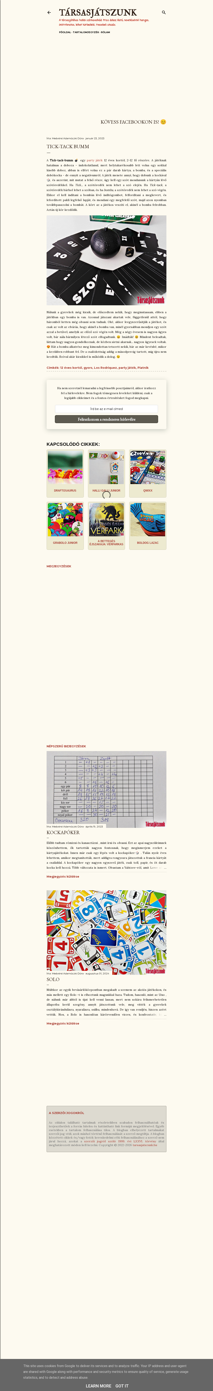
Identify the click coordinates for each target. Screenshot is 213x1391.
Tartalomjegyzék (86, 32)
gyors (88, 368)
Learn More (98, 1386)
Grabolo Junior (65, 542)
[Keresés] (163, 11)
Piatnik (143, 368)
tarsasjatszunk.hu (145, 1145)
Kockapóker (63, 832)
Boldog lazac (148, 542)
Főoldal (65, 32)
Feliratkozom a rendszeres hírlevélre (106, 419)
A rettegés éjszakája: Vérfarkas (106, 543)
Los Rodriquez (105, 368)
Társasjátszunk (98, 12)
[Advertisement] (106, 79)
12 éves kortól (71, 368)
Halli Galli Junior (106, 490)
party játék (95, 160)
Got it (122, 1386)
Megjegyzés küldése (63, 876)
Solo (53, 979)
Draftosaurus (65, 490)
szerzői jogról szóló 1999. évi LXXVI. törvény (120, 1141)
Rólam (105, 32)
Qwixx (147, 490)
